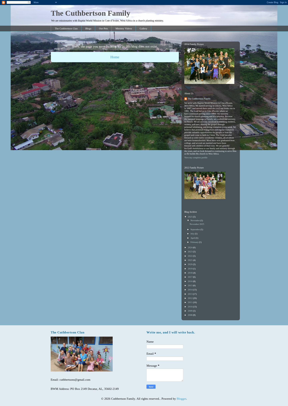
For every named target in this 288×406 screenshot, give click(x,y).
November (195, 220)
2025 (190, 217)
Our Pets (103, 28)
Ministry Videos (124, 28)
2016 (190, 281)
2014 (190, 289)
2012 (190, 298)
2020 (190, 264)
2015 (190, 285)
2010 (190, 306)
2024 (190, 247)
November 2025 (197, 224)
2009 (190, 311)
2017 (190, 277)
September (195, 229)
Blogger (181, 398)
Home (114, 57)
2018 (190, 273)
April (193, 238)
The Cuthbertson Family (90, 13)
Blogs (88, 28)
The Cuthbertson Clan (66, 28)
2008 (190, 315)
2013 (190, 294)
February (194, 242)
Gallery (143, 28)
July (192, 233)
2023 (190, 251)
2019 (190, 268)
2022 (190, 256)
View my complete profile (196, 157)
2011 (190, 302)
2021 (190, 260)
